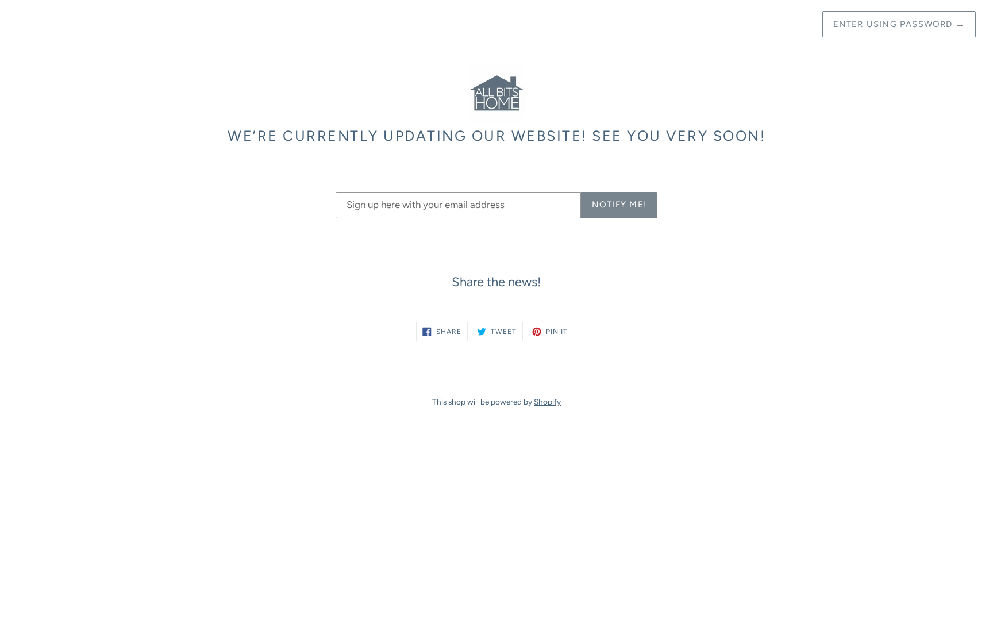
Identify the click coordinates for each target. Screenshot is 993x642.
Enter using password (899, 24)
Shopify (547, 401)
